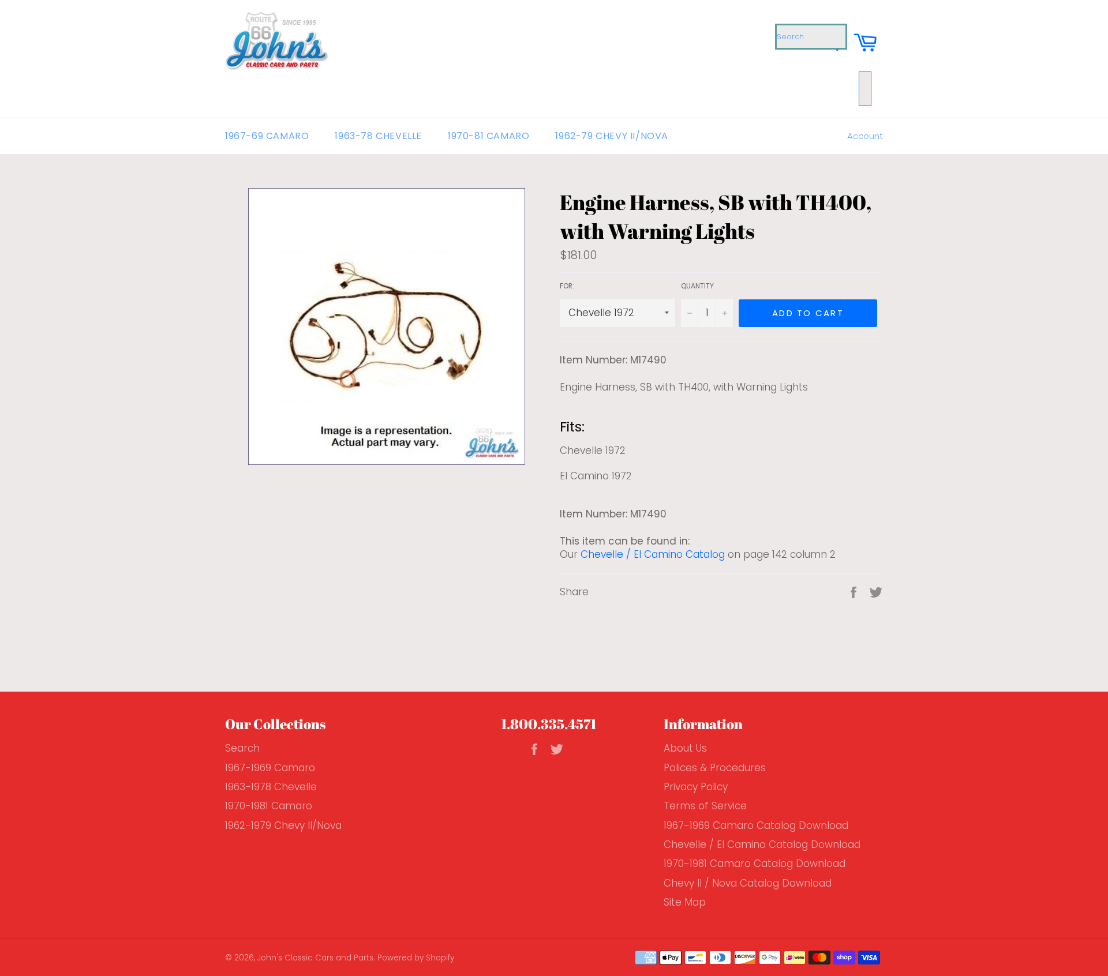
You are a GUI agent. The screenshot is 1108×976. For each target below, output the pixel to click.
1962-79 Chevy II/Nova (611, 135)
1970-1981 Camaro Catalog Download (754, 863)
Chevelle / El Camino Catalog (653, 554)
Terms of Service (705, 806)
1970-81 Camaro (488, 135)
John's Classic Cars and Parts (315, 957)
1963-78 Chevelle (378, 135)
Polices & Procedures (715, 768)
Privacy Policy (696, 787)
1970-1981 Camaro (268, 806)
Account (865, 136)
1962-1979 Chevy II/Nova (283, 825)
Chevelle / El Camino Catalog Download (762, 844)
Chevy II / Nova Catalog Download (748, 883)
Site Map (685, 902)
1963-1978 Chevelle (271, 787)
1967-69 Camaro (267, 135)
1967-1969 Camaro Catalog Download (756, 825)
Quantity (697, 286)
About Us (685, 748)
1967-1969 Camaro (270, 768)
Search (242, 748)
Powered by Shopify (415, 957)
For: (567, 286)
